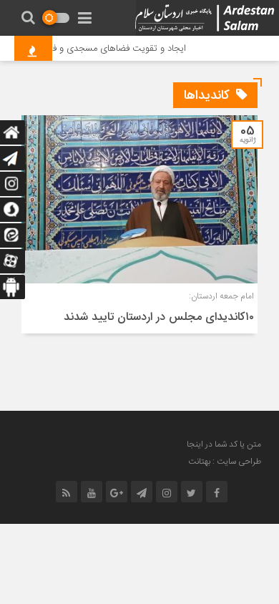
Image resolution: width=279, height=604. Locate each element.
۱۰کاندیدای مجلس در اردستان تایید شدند (159, 317)
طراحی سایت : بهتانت (224, 461)
